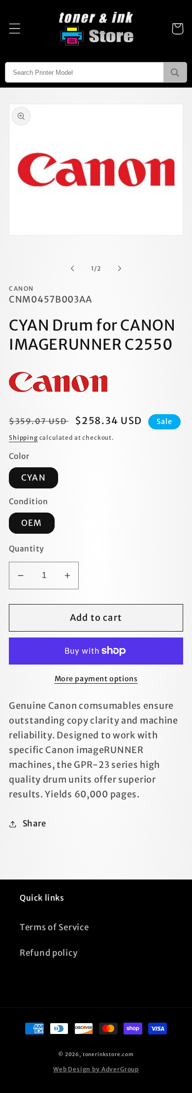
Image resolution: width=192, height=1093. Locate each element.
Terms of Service (54, 927)
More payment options (96, 678)
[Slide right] (119, 268)
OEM (31, 522)
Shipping (23, 437)
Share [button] (34, 823)
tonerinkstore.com (108, 1054)
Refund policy (48, 952)
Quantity (26, 548)
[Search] (175, 72)
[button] (15, 29)
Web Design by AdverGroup (96, 1069)
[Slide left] (72, 268)
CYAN (33, 477)
